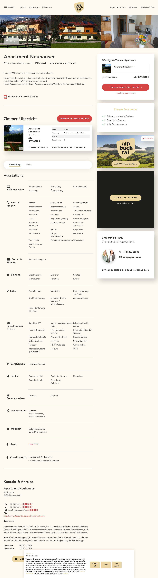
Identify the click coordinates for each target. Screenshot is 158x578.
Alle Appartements (127, 93)
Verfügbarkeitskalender (68, 148)
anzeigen (27, 504)
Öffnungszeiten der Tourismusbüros (125, 270)
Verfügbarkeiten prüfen (74, 118)
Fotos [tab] (28, 165)
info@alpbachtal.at (132, 257)
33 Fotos (14, 41)
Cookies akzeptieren (126, 198)
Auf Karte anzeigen (62, 63)
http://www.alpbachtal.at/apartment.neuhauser (24, 516)
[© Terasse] (13, 138)
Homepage (33, 444)
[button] (29, 553)
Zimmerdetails (37, 148)
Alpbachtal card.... (125, 164)
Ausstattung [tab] (14, 165)
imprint (66, 573)
